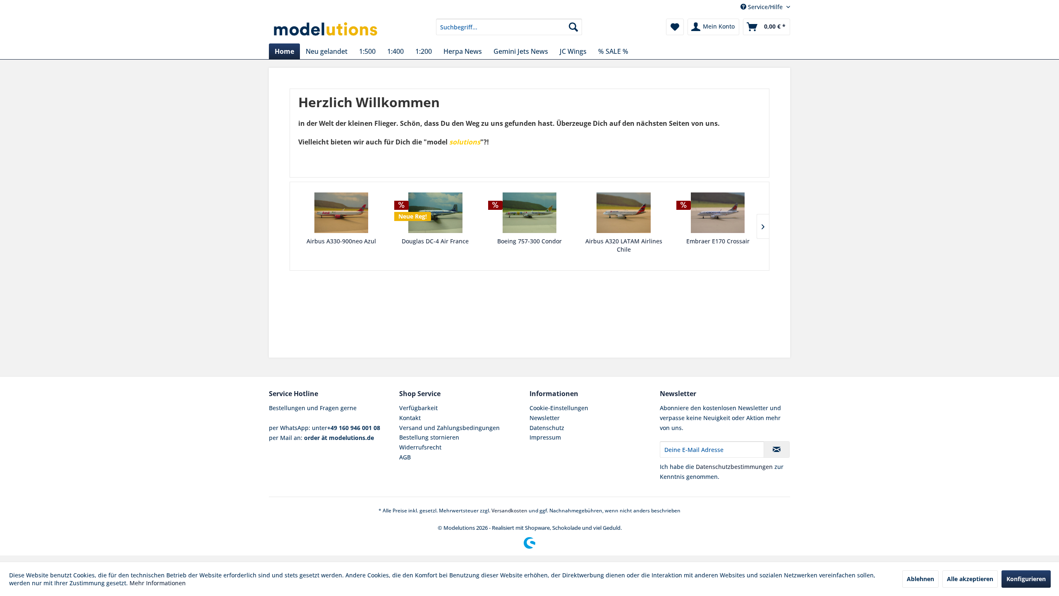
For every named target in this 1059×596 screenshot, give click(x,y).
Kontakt (410, 418)
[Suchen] (573, 27)
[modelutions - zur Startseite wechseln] (326, 29)
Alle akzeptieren (970, 579)
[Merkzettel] (675, 27)
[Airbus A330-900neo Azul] (341, 212)
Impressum (545, 437)
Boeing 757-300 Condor (529, 241)
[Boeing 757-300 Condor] (529, 212)
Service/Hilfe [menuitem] (765, 7)
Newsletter (545, 418)
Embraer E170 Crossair (718, 241)
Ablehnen (920, 579)
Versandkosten (509, 510)
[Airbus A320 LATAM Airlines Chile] (624, 212)
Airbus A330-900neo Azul (341, 241)
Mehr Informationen (157, 583)
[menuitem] (509, 27)
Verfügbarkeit (418, 408)
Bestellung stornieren (429, 437)
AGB (405, 457)
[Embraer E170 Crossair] (718, 212)
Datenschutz (547, 428)
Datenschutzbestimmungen (734, 467)
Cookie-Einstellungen (559, 408)
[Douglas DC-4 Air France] (436, 212)
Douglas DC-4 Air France (435, 241)
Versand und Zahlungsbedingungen (449, 428)
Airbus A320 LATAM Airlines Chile (623, 245)
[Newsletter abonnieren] (777, 449)
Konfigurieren (1026, 579)
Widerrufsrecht (420, 447)
